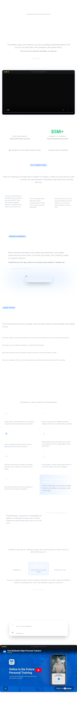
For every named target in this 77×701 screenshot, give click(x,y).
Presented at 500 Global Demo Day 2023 (26, 150)
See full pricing (37, 589)
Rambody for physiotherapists (56, 513)
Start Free (38, 58)
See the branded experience (20, 268)
